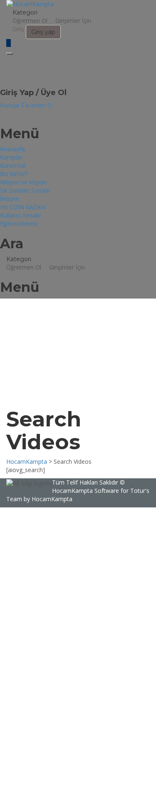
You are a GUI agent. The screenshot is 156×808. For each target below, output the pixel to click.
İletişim (9, 199)
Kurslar (10, 105)
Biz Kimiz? (13, 174)
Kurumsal (12, 165)
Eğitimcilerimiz (19, 224)
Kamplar (11, 157)
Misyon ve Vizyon (23, 182)
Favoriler (36, 105)
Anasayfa (12, 149)
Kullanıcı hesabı (20, 215)
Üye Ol (61, 795)
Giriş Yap (82, 795)
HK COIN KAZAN (22, 207)
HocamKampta (72, 491)
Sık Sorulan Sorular (25, 190)
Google (17, 520)
